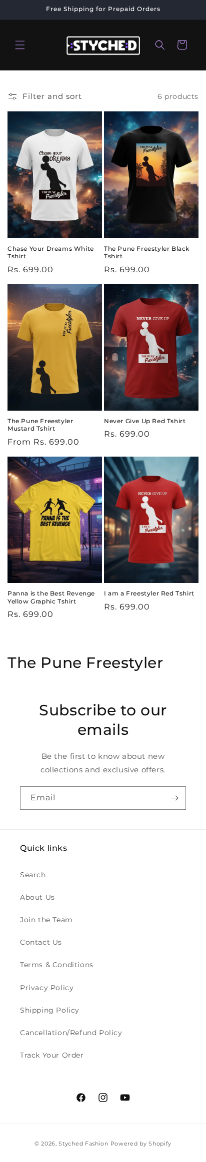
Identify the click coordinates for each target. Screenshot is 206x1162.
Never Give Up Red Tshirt (145, 421)
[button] (20, 45)
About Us (37, 897)
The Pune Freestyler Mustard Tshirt (40, 425)
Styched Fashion (83, 1143)
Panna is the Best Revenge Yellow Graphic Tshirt (51, 597)
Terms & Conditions (57, 964)
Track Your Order (52, 1055)
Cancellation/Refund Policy (71, 1032)
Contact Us (41, 942)
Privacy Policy (47, 987)
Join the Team (46, 919)
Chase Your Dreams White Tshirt (51, 252)
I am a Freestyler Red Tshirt (149, 593)
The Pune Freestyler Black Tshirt (147, 252)
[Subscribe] (175, 798)
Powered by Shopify (141, 1143)
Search (33, 874)
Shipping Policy (50, 1010)
